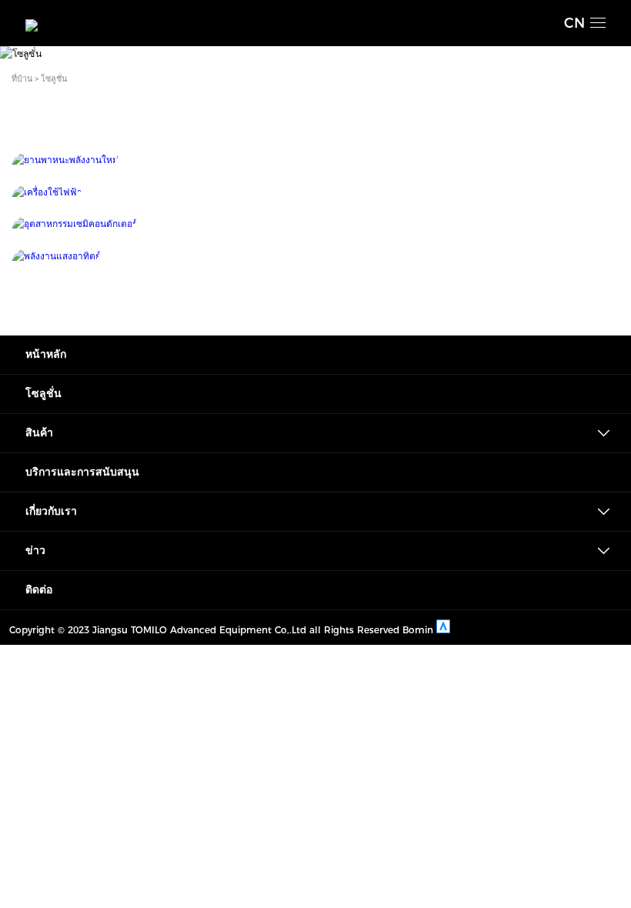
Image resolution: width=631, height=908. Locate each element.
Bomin (417, 630)
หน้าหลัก (45, 354)
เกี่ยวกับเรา (51, 511)
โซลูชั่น (54, 79)
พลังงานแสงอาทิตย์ (315, 253)
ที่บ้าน (22, 79)
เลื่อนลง (315, 40)
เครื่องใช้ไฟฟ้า (315, 189)
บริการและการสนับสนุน (82, 472)
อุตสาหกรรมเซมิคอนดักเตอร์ (315, 221)
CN (574, 23)
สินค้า (39, 433)
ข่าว (35, 550)
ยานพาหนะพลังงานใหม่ (315, 157)
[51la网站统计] (443, 630)
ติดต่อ (38, 590)
